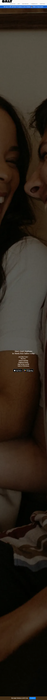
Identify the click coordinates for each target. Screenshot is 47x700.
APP (19, 3)
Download (32, 698)
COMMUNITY (34, 3)
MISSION (12, 3)
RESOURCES (25, 3)
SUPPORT (42, 3)
